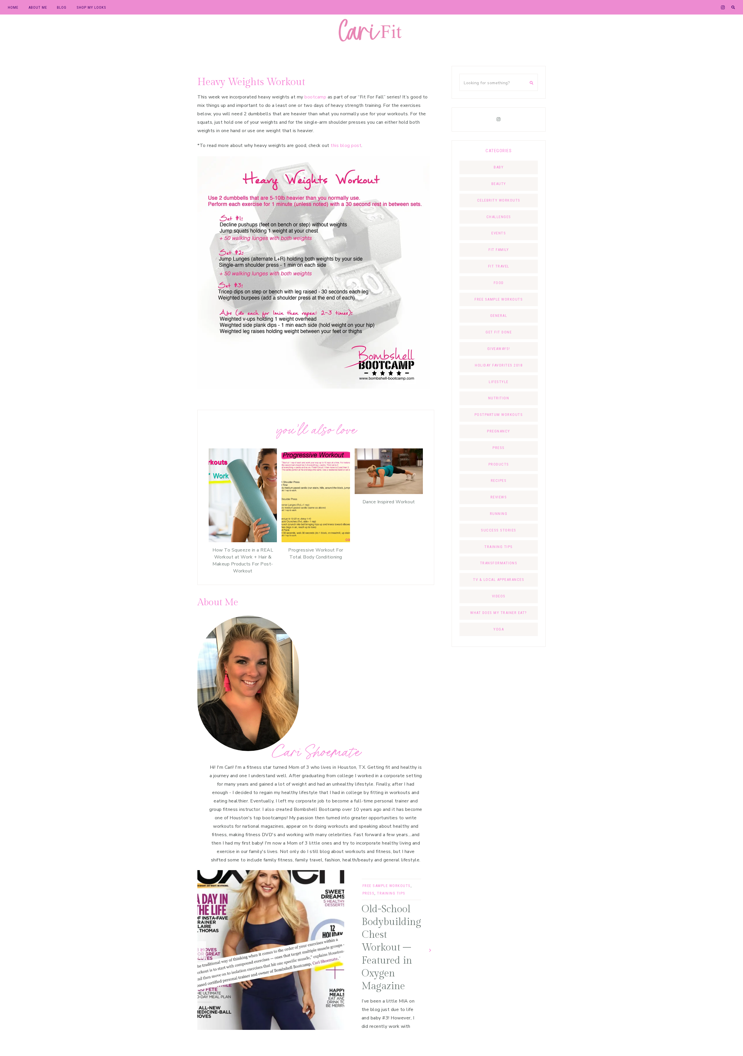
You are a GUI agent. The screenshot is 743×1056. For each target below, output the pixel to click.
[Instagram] (498, 119)
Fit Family (498, 249)
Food (499, 283)
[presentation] (201, 950)
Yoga (498, 629)
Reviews (498, 497)
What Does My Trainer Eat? (498, 612)
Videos (499, 596)
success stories (498, 530)
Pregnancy (498, 431)
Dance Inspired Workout (389, 502)
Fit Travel (498, 266)
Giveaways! (498, 348)
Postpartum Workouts (499, 414)
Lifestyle (498, 382)
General (498, 315)
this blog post (346, 145)
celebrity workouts (498, 200)
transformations (498, 563)
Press (369, 893)
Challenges (498, 217)
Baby (499, 167)
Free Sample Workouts (387, 885)
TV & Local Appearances (498, 579)
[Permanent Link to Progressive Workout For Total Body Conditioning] (316, 541)
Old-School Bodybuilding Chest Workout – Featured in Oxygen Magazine (391, 948)
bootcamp (315, 97)
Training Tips (391, 893)
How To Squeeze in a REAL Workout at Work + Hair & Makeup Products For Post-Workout (242, 560)
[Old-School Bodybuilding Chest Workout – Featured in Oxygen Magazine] (270, 950)
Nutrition (498, 398)
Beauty (498, 184)
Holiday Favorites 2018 (498, 365)
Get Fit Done (499, 332)
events (498, 233)
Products (498, 464)
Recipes (499, 480)
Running (499, 513)
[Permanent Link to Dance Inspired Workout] (389, 492)
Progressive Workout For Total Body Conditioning (315, 553)
